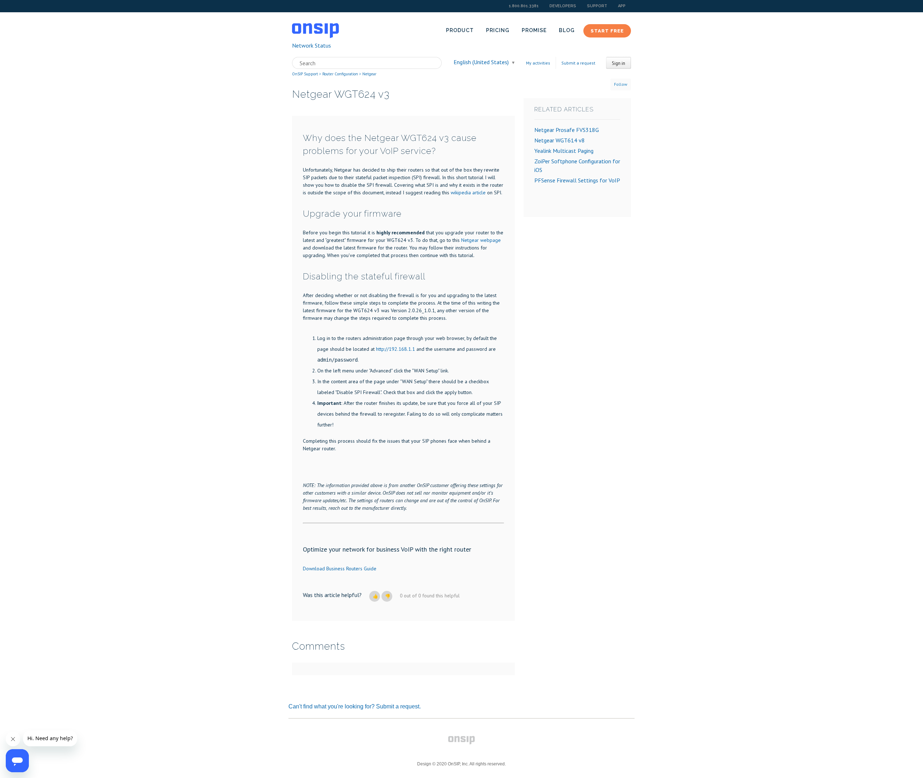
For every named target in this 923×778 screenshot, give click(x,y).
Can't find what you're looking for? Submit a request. (354, 706)
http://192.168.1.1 (395, 349)
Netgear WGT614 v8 (559, 140)
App (622, 6)
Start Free (607, 31)
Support (597, 6)
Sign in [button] (618, 63)
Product (460, 30)
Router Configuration (340, 73)
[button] (374, 596)
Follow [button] (620, 84)
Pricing (497, 30)
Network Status (311, 45)
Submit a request (578, 63)
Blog (567, 30)
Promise (534, 30)
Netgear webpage (481, 240)
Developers (562, 6)
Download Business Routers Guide (339, 568)
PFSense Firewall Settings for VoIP (577, 180)
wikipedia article (468, 192)
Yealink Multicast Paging (563, 150)
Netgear (369, 73)
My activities (538, 63)
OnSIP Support (305, 73)
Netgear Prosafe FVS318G (566, 129)
